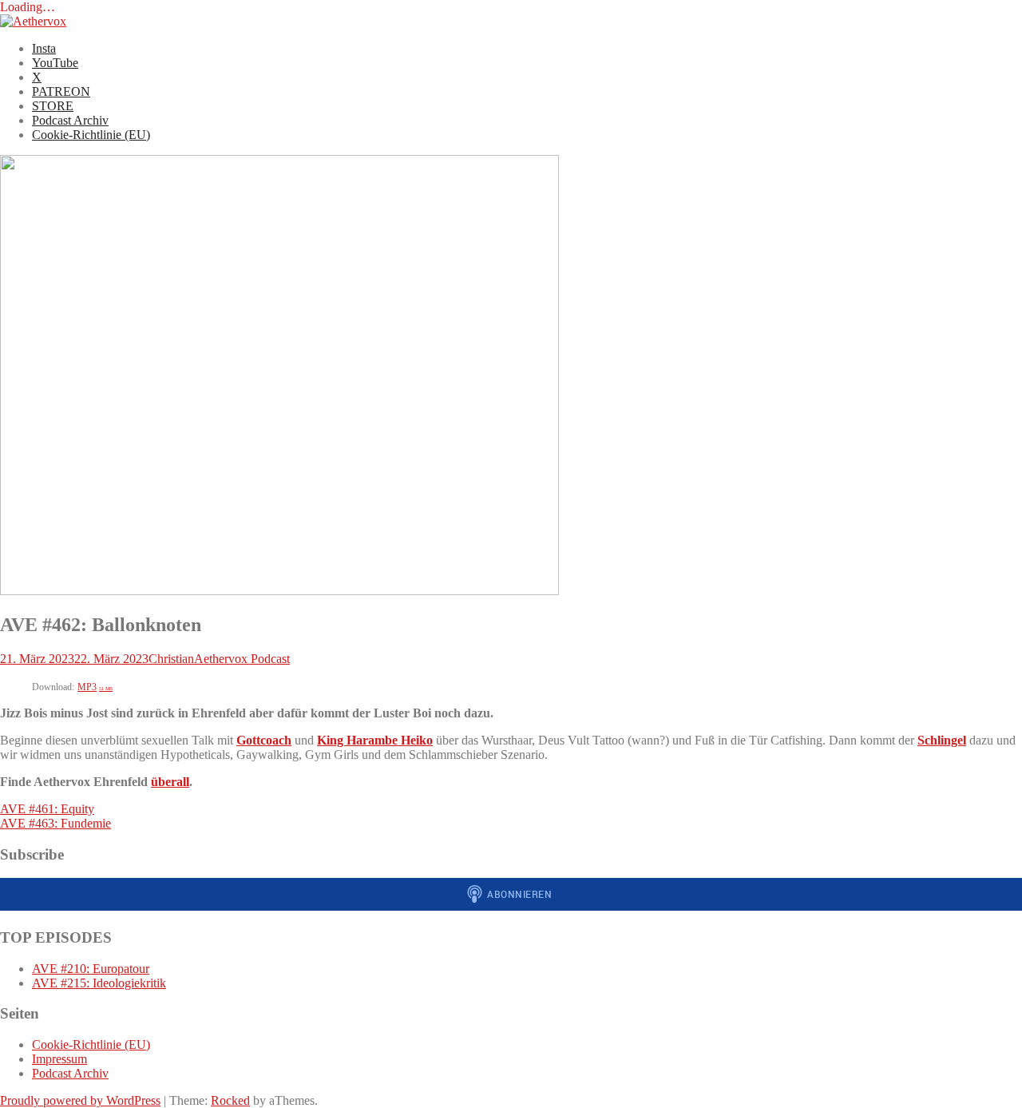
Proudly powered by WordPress (80, 1100)
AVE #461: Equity (47, 809)
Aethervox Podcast (242, 658)
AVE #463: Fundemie (55, 823)
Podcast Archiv (70, 120)
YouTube (55, 62)
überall (170, 781)
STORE (52, 106)
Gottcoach (263, 740)
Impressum (59, 1059)
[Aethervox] (33, 21)
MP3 (95, 687)
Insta (44, 48)
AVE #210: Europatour (90, 968)
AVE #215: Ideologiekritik (99, 983)
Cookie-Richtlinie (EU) (91, 134)
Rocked (230, 1100)
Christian (171, 658)
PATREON (61, 91)
